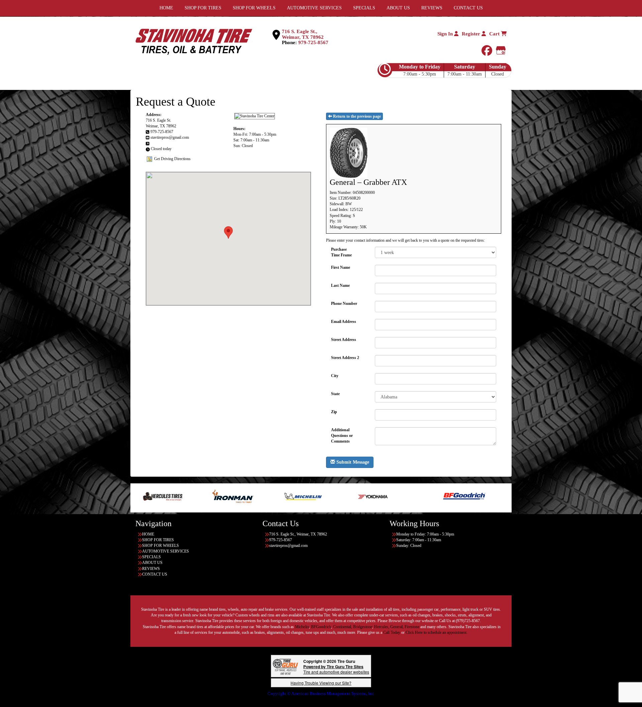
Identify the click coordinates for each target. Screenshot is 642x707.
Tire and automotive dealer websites (336, 669)
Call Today (392, 632)
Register (471, 33)
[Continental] (487, 496)
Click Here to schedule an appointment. (436, 632)
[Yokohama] (326, 496)
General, (397, 626)
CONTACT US (154, 574)
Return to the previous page (356, 116)
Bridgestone (362, 626)
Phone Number (344, 303)
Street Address (343, 339)
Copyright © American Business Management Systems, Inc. (321, 693)
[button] (228, 232)
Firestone (412, 626)
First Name (340, 267)
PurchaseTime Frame (341, 252)
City (334, 375)
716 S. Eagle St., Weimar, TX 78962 (303, 34)
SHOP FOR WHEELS (160, 545)
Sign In (445, 33)
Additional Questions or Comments (342, 433)
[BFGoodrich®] (417, 496)
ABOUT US (152, 562)
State (335, 393)
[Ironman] (186, 496)
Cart (495, 33)
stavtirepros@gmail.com (169, 137)
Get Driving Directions (172, 158)
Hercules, (381, 626)
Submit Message (352, 462)
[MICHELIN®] (256, 496)
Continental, (342, 626)
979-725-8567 (313, 42)
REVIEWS (151, 568)
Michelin (302, 626)
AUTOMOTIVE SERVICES (165, 551)
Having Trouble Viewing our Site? (321, 683)
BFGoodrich (321, 626)
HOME (148, 534)
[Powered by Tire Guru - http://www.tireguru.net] (285, 666)
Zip (334, 411)
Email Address (343, 321)
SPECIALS (151, 557)
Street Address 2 (345, 357)
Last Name (340, 285)
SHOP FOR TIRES (158, 540)
